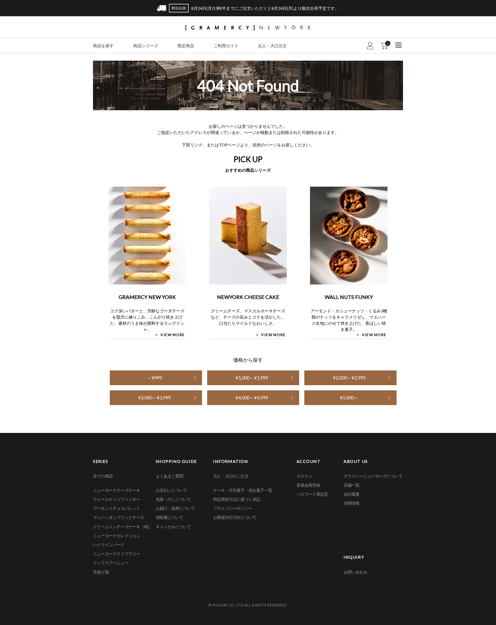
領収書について (169, 517)
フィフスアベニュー (110, 562)
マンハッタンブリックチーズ (118, 517)
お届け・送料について (175, 508)
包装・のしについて (173, 499)
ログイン (304, 475)
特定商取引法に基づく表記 (236, 499)
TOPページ (229, 144)
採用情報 (351, 503)
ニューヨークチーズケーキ (116, 490)
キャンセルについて (173, 526)
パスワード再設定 (312, 494)
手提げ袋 (101, 571)
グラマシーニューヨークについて (373, 475)
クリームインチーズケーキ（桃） (122, 526)
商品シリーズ (145, 45)
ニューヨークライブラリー (116, 553)
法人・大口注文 (272, 45)
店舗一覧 (351, 484)
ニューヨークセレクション (116, 535)
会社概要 (351, 494)
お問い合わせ (355, 571)
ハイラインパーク (109, 544)
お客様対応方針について (234, 517)
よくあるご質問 (169, 475)
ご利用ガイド (226, 45)
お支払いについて (171, 490)
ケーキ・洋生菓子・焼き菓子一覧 (242, 490)
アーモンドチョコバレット (116, 508)
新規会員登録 (308, 484)
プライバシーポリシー (232, 508)
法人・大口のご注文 (231, 475)
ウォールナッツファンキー (116, 499)
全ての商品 (103, 475)
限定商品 (185, 45)
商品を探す (103, 45)
